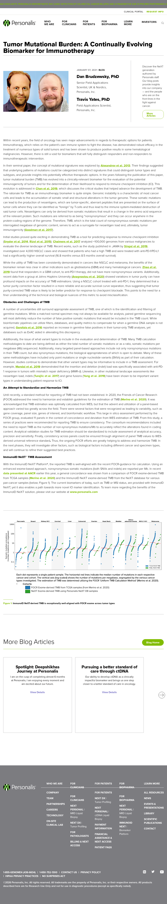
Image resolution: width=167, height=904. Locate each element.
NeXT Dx (78, 824)
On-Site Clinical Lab (54, 823)
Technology (54, 815)
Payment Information (103, 826)
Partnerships (55, 804)
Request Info (155, 11)
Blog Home (152, 642)
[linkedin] (144, 871)
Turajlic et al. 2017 (46, 376)
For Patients (89, 22)
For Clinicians (69, 22)
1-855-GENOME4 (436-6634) (19, 872)
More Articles (151, 115)
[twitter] (153, 871)
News (147, 798)
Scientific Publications (153, 821)
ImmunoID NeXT (125, 828)
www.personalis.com (84, 492)
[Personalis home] (19, 23)
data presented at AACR (19, 473)
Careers (52, 810)
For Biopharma (109, 22)
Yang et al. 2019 (94, 376)
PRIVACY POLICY (91, 872)
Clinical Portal (133, 11)
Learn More (128, 22)
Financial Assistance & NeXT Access (103, 837)
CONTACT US (69, 872)
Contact (150, 828)
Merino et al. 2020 (133, 399)
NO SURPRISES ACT (53, 876)
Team (49, 798)
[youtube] (162, 871)
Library (149, 813)
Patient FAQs (103, 847)
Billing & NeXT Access (79, 843)
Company (52, 792)
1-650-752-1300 (48, 872)
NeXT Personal (77, 811)
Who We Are (49, 22)
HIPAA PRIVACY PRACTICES (21, 876)
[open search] (162, 23)
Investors (149, 22)
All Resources (154, 792)
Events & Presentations (154, 806)
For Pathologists (79, 834)
